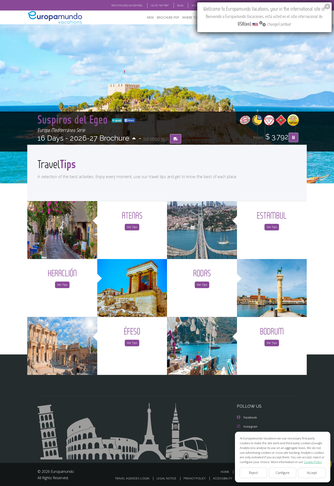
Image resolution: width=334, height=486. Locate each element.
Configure (282, 473)
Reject (253, 473)
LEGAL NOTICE (166, 478)
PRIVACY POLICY (195, 478)
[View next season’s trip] (134, 138)
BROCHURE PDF (168, 17)
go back (118, 120)
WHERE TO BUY (193, 17)
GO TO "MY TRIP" (160, 5)
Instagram (250, 426)
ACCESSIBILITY (222, 478)
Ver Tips (132, 227)
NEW (150, 17)
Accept (312, 473)
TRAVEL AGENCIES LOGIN (132, 478)
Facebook (250, 417)
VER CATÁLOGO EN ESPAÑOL (127, 5)
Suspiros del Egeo (73, 119)
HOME (225, 472)
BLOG (180, 5)
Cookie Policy (313, 462)
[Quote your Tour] (293, 137)
